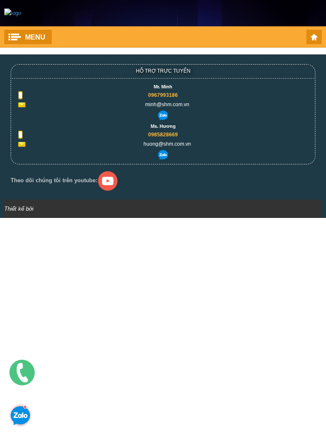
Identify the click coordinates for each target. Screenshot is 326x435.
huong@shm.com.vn (167, 144)
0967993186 (163, 95)
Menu (35, 37)
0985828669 (163, 135)
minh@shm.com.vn (167, 104)
